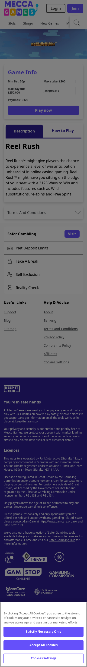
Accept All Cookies (43, 645)
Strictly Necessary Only (43, 631)
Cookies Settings (43, 658)
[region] (43, 634)
